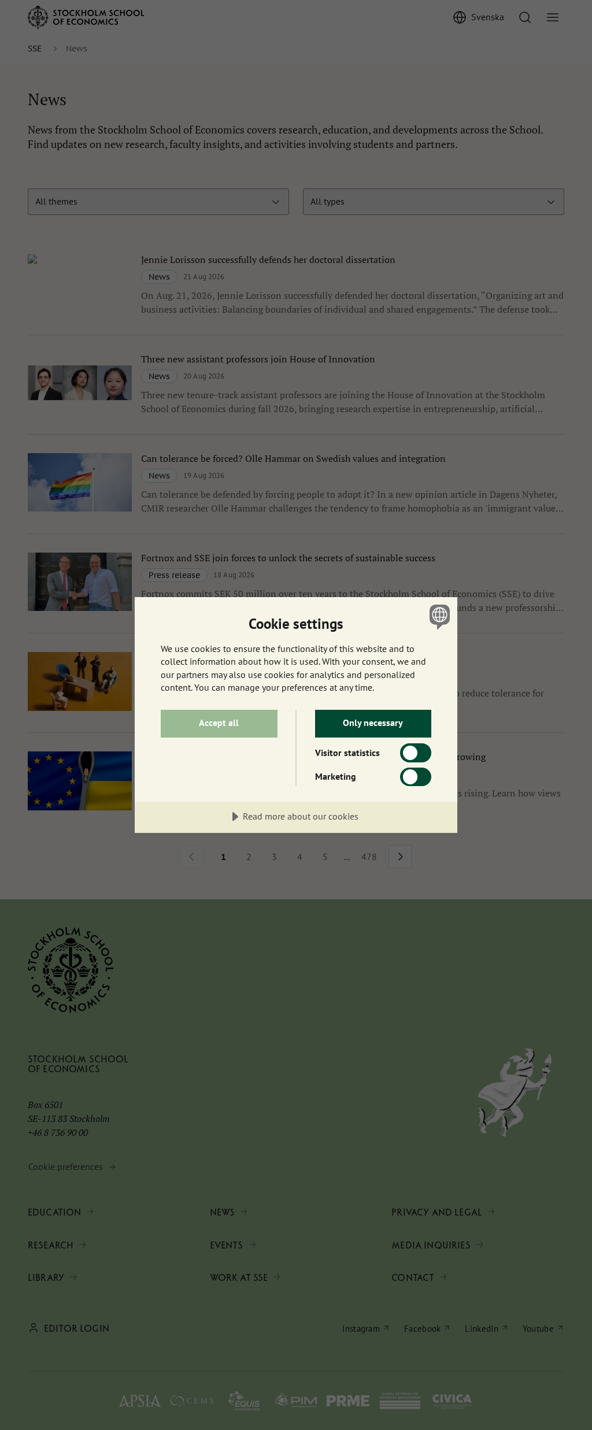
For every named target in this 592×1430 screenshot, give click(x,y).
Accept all (219, 722)
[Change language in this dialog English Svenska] (438, 616)
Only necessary (373, 722)
